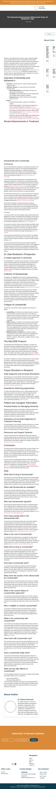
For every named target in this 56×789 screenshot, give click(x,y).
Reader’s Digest (27, 221)
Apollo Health (7, 270)
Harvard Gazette (23, 399)
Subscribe (34, 740)
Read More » (47, 61)
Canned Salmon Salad (48, 86)
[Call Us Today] (36, 8)
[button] (28, 8)
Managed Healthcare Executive (27, 531)
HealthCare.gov (19, 512)
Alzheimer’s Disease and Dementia (30, 108)
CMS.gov (16, 531)
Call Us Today (41, 6)
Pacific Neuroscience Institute (31, 287)
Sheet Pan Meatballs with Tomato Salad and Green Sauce (48, 52)
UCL (33, 221)
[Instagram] (15, 764)
